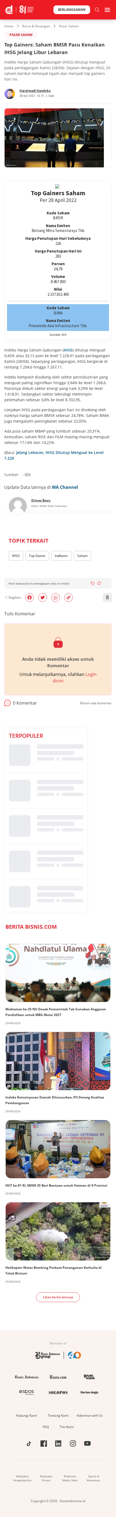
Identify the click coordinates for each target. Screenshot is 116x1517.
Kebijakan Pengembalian (22, 1478)
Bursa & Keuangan (36, 26)
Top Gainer (37, 555)
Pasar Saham (69, 26)
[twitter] (42, 597)
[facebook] (29, 597)
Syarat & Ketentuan (93, 1478)
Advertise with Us (90, 1415)
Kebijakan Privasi (46, 1478)
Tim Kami (67, 1427)
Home (8, 26)
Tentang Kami (58, 1415)
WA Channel (65, 487)
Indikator (61, 555)
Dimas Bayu (40, 500)
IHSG (68, 350)
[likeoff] (99, 583)
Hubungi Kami (26, 1415)
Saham (82, 555)
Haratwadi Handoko (35, 91)
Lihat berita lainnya (58, 1297)
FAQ (46, 1427)
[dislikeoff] (93, 583)
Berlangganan (72, 9)
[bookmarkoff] (107, 597)
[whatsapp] (55, 597)
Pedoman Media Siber (70, 1478)
